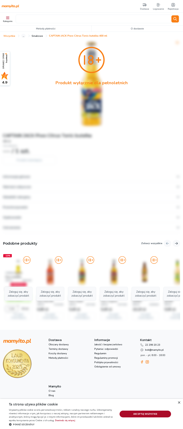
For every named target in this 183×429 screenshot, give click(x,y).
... (23, 36)
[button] (18, 288)
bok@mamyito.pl (154, 350)
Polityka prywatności (106, 362)
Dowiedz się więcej (65, 420)
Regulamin (100, 353)
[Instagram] (147, 362)
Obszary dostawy (59, 344)
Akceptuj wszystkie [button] (145, 413)
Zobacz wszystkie (151, 243)
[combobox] (93, 19)
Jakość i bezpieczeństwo (108, 344)
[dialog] (91, 414)
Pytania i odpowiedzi (106, 349)
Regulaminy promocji (106, 358)
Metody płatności (58, 358)
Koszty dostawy (58, 353)
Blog (51, 395)
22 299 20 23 (152, 345)
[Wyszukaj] (175, 18)
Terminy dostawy (58, 349)
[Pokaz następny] (176, 243)
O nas (52, 391)
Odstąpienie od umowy (107, 366)
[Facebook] (142, 362)
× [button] (179, 402)
